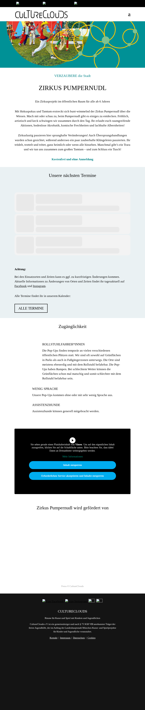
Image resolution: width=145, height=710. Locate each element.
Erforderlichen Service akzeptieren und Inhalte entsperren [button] (72, 476)
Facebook (20, 286)
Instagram (39, 286)
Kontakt (53, 637)
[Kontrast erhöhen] (85, 4)
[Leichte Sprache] (27, 4)
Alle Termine (31, 308)
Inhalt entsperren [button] (72, 465)
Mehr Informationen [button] (72, 456)
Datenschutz (79, 637)
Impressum (65, 637)
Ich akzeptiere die (74, 687)
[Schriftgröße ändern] (57, 4)
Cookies (91, 637)
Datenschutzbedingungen (83, 687)
